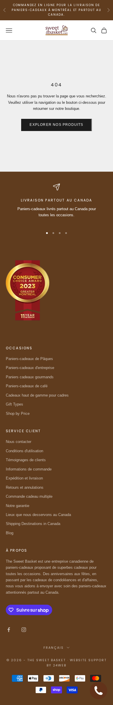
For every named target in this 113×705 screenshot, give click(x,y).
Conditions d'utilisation (24, 451)
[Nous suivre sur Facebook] (9, 630)
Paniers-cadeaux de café (27, 386)
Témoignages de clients (26, 460)
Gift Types (14, 404)
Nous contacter (18, 441)
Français (53, 647)
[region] (56, 203)
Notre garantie (17, 506)
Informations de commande (29, 469)
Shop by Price (18, 413)
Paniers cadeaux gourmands (30, 377)
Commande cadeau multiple (29, 496)
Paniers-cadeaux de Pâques (29, 359)
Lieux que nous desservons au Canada (38, 515)
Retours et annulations (24, 487)
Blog (9, 533)
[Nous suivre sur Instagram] (24, 630)
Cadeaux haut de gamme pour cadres (37, 395)
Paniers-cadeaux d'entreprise (30, 368)
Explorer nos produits (56, 125)
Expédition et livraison (24, 478)
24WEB (60, 665)
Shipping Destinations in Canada (33, 524)
